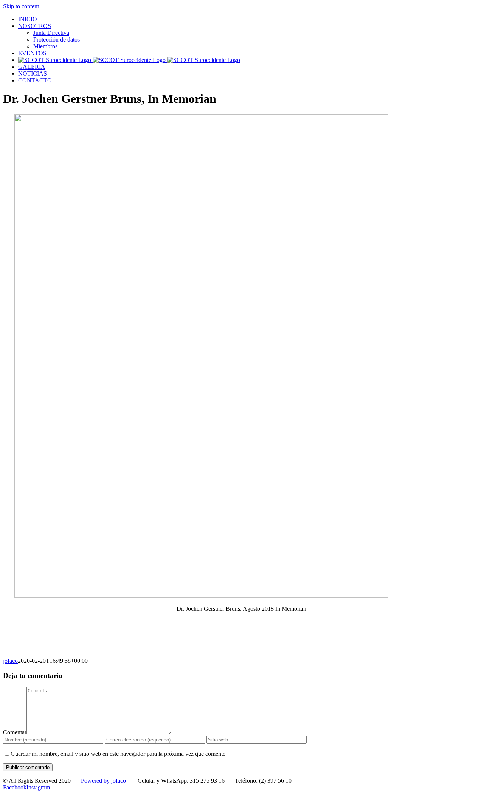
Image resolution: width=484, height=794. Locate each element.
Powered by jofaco (103, 780)
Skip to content (21, 6)
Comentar (14, 732)
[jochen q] (201, 596)
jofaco (10, 661)
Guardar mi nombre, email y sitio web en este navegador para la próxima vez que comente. (119, 754)
